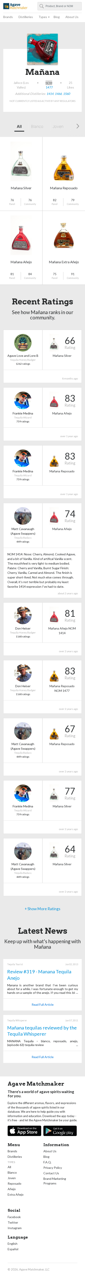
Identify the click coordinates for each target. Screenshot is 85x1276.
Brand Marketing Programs (54, 1181)
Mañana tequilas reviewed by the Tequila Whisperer (42, 1031)
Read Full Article (43, 1004)
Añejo (12, 1189)
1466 (58, 94)
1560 (66, 94)
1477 (49, 87)
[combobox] (59, 6)
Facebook (14, 1217)
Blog (57, 17)
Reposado (14, 1183)
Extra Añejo (16, 1194)
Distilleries (26, 17)
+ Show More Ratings (42, 908)
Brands (8, 17)
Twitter (13, 1222)
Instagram (15, 1228)
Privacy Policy (52, 1167)
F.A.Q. (47, 1162)
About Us (71, 17)
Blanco (37, 126)
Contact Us (51, 1173)
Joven (58, 126)
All (19, 126)
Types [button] (43, 17)
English (12, 1243)
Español (13, 1249)
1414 (49, 94)
